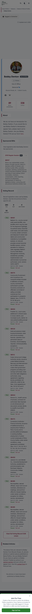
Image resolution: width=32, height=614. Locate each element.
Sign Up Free (16, 610)
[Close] (29, 596)
